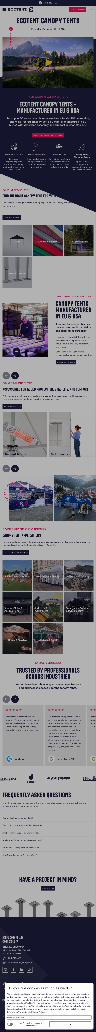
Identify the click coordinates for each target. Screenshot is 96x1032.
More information (15, 1017)
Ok (70, 1024)
